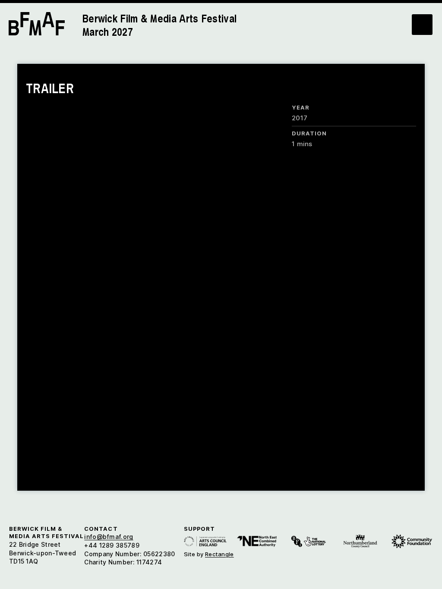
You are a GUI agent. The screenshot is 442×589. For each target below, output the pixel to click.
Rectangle (219, 554)
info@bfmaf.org (108, 536)
